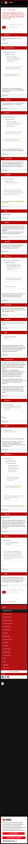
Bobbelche (7, 34)
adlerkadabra (8, 454)
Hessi (5, 211)
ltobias (6, 426)
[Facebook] (3, 677)
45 (10, 27)
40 (15, 24)
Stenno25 (7, 514)
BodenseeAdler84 (9, 48)
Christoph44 (7, 305)
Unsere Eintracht (11, 9)
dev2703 (6, 222)
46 (14, 27)
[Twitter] (5, 677)
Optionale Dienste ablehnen (14, 837)
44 (7, 27)
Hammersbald (8, 158)
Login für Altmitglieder (14, 671)
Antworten (5, 43)
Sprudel (6, 536)
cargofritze (7, 319)
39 (11, 24)
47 (17, 27)
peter (5, 332)
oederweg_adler (8, 359)
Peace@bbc (7, 174)
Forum (11, 2)
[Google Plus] (8, 677)
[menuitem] (14, 610)
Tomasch (6, 112)
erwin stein (7, 99)
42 (21, 24)
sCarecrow (7, 256)
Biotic (5, 573)
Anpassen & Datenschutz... (8, 840)
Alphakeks (7, 241)
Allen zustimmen (13, 833)
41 (18, 24)
